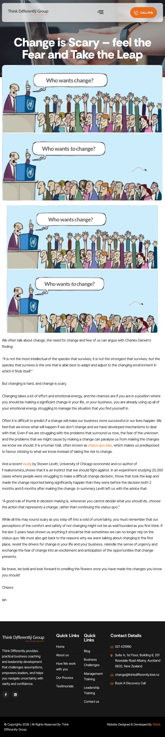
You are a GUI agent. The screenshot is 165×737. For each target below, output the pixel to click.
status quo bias (100, 445)
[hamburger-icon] (100, 12)
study (27, 464)
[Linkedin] (15, 694)
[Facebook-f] (5, 694)
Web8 (156, 724)
